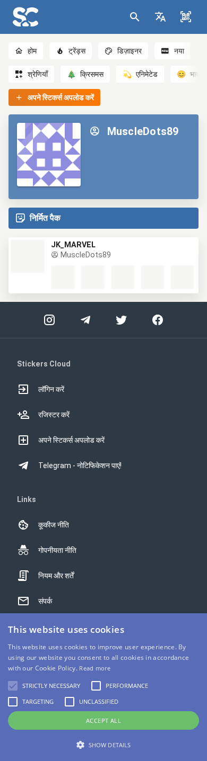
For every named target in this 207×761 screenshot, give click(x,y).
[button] (160, 17)
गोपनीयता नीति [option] (57, 550)
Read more (94, 668)
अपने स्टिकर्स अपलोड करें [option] (71, 440)
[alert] (103, 687)
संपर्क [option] (45, 601)
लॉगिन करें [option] (51, 389)
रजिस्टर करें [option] (54, 414)
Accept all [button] (103, 720)
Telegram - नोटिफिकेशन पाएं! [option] (80, 465)
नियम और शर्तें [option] (56, 575)
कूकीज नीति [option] (53, 525)
